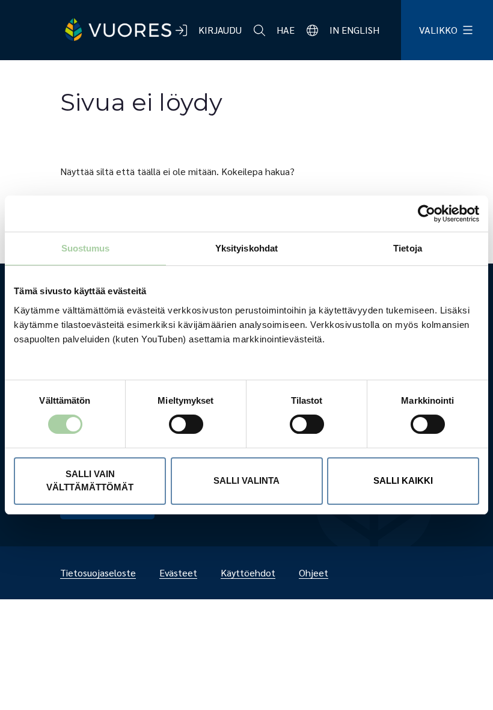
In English (354, 29)
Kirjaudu (220, 29)
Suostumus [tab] (85, 248)
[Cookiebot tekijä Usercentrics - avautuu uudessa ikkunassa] (426, 214)
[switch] (176, 424)
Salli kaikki (403, 480)
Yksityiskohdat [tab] (246, 248)
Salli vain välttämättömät (89, 481)
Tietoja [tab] (407, 248)
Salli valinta (246, 480)
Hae (286, 29)
